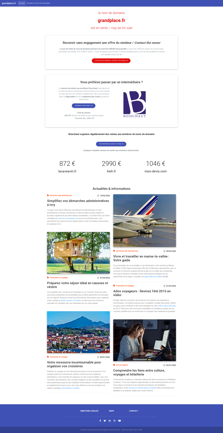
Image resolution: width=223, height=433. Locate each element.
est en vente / (111, 28)
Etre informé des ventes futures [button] (110, 144)
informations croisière (70, 388)
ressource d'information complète (142, 388)
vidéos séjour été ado (167, 306)
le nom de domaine (111, 13)
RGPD (111, 411)
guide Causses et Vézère (71, 300)
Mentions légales (89, 411)
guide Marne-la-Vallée (153, 276)
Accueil (22, 3)
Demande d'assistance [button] (82, 105)
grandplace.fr (111, 20)
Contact (133, 411)
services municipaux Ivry (68, 218)
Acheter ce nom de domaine (38, 3)
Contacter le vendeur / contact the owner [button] (110, 60)
